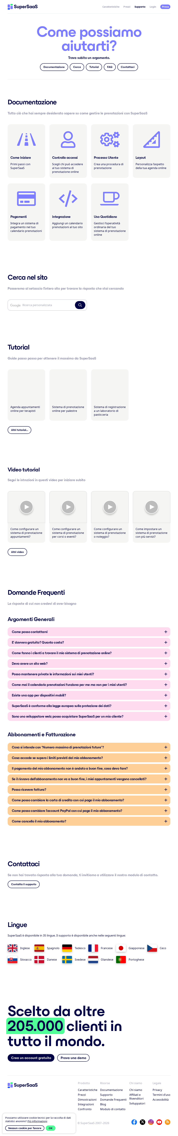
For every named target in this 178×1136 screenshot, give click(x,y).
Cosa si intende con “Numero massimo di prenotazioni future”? (58, 747)
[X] (142, 1122)
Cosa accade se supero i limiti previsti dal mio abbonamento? (57, 758)
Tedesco (80, 948)
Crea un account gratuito (31, 1058)
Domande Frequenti (113, 1100)
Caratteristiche (110, 6)
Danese (52, 959)
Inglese (25, 948)
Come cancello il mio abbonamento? (39, 821)
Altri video (17, 551)
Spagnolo (53, 948)
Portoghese (136, 959)
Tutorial (94, 67)
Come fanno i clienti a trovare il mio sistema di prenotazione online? (62, 653)
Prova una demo (73, 1058)
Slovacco (26, 959)
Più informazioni (37, 1121)
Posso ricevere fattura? (29, 789)
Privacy (157, 1090)
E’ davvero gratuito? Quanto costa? (38, 642)
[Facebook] (134, 1122)
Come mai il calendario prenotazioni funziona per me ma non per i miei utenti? (69, 684)
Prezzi (126, 6)
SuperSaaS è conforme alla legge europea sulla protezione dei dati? (61, 706)
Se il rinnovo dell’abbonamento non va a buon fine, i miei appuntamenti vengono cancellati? (79, 779)
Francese (107, 948)
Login (153, 6)
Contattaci (128, 67)
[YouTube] (159, 1122)
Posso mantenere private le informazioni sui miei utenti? (53, 674)
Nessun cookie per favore (24, 1128)
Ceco (163, 948)
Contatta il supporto (23, 884)
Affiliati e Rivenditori (136, 1096)
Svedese (80, 959)
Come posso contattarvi (30, 632)
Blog (103, 1104)
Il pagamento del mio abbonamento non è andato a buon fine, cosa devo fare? (70, 768)
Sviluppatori (137, 1103)
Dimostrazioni (87, 1100)
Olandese (107, 959)
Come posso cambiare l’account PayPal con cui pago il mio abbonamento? (67, 810)
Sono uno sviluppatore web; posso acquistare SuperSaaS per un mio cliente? (67, 716)
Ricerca (80, 305)
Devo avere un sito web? (29, 663)
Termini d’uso (161, 1095)
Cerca (77, 67)
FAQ (109, 67)
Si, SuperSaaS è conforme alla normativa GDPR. (61, 707)
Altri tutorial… (19, 429)
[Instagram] (151, 1122)
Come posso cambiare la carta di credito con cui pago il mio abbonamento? (68, 800)
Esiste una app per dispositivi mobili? (39, 695)
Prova (165, 6)
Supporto (106, 1095)
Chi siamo (135, 1090)
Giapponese (136, 948)
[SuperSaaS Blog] (167, 1122)
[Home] (23, 7)
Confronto (85, 1109)
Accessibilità (161, 1100)
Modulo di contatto (113, 1109)
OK (50, 1128)
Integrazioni (86, 1104)
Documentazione (54, 67)
